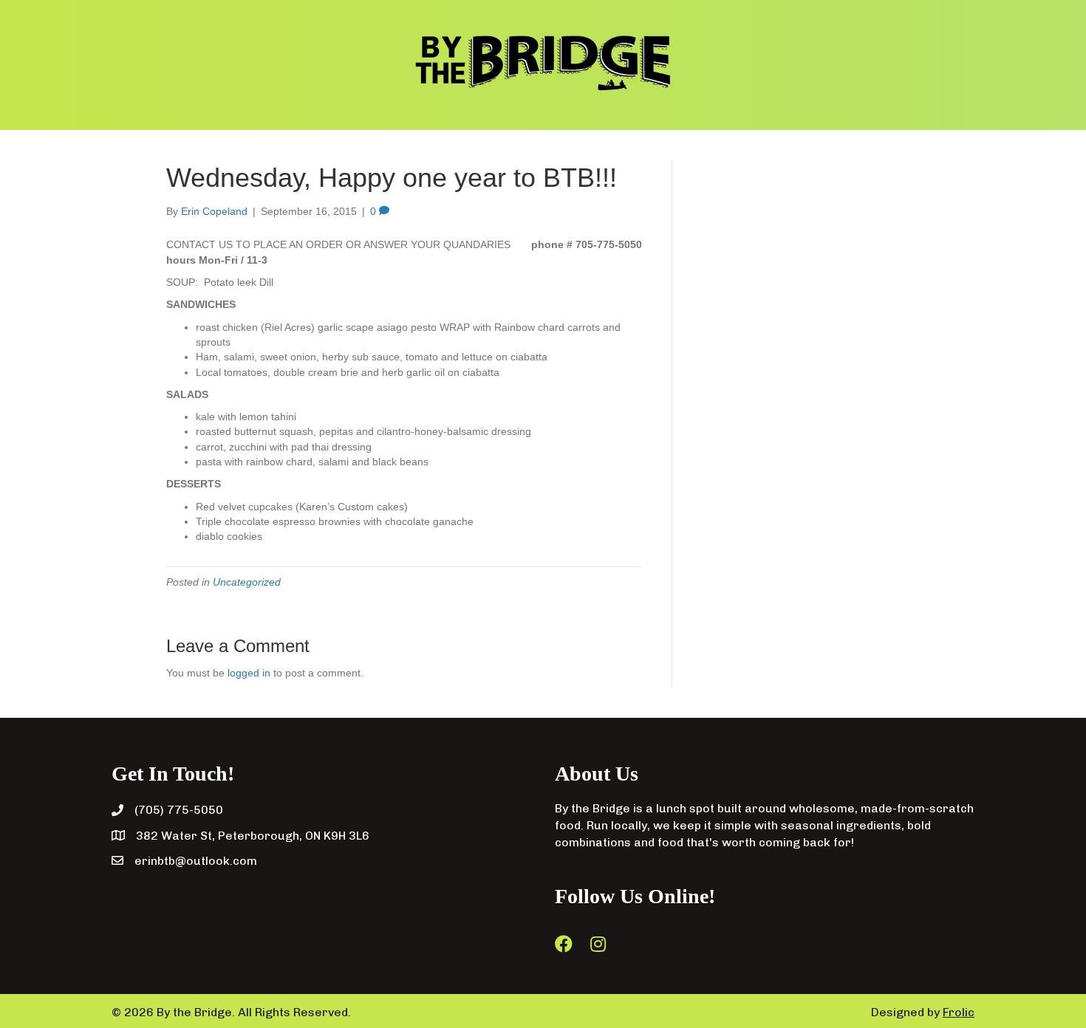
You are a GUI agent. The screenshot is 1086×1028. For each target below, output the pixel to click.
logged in (249, 673)
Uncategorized (247, 582)
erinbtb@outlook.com (195, 861)
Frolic (958, 1012)
